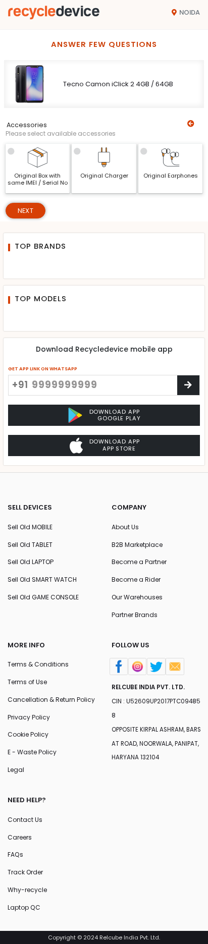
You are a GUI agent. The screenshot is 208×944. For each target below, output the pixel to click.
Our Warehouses (137, 597)
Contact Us (25, 819)
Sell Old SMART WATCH (42, 579)
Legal (16, 769)
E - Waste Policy (32, 752)
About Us (125, 527)
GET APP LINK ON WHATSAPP (42, 368)
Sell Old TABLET (30, 544)
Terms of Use (27, 682)
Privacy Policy (29, 717)
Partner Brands (135, 614)
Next (25, 210)
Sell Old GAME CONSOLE (43, 597)
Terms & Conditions (38, 664)
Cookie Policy (28, 734)
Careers (20, 837)
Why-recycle (27, 889)
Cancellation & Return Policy (51, 699)
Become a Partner (139, 562)
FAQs (15, 854)
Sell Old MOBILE (30, 527)
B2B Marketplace (137, 544)
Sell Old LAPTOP (31, 562)
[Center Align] (188, 385)
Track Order (25, 872)
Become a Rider (136, 579)
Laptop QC (24, 907)
